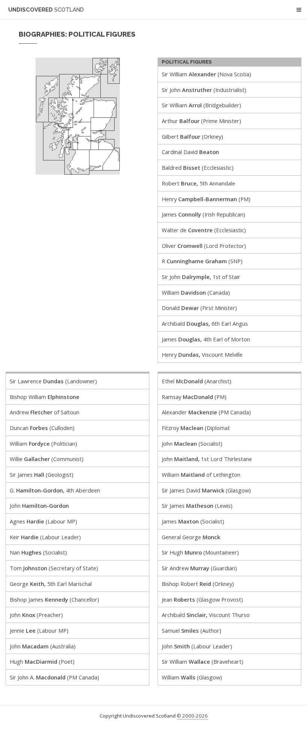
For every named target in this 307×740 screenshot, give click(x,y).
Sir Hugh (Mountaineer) (200, 552)
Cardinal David (190, 152)
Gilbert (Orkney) (192, 136)
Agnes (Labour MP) (43, 521)
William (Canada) (196, 292)
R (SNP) (202, 261)
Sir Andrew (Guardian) (199, 568)
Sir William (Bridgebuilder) (201, 105)
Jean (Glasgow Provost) (202, 599)
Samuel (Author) (191, 630)
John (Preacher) (36, 614)
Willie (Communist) (46, 459)
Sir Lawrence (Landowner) (53, 381)
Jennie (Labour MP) (39, 630)
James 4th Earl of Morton (206, 339)
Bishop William (44, 396)
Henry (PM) (206, 199)
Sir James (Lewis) (197, 505)
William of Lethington (201, 474)
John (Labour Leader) (197, 646)
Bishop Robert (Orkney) (198, 583)
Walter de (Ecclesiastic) (204, 230)
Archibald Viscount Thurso (206, 614)
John (39, 505)
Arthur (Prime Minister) (201, 121)
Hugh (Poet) (42, 661)
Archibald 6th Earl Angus (205, 323)
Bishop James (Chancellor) (54, 599)
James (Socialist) (193, 521)
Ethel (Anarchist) (196, 381)
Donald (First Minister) (199, 307)
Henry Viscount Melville (202, 354)
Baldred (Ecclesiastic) (198, 167)
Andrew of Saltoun (44, 412)
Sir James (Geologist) (41, 474)
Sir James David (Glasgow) (206, 490)
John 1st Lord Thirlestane (207, 459)
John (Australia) (43, 646)
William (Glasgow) (192, 677)
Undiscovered (46, 9)
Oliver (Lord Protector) (204, 245)
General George (191, 537)
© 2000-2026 (192, 715)
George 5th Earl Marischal (51, 583)
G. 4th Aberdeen (55, 490)
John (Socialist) (192, 443)
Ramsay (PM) (194, 396)
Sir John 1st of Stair (201, 276)
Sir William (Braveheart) (202, 661)
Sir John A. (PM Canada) (54, 677)
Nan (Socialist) (38, 552)
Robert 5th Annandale (198, 183)
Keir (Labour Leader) (45, 537)
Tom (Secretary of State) (54, 568)
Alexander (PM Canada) (206, 412)
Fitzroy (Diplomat (196, 428)
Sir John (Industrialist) (204, 89)
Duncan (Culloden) (42, 428)
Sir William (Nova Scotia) (206, 74)
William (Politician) (43, 443)
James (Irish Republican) (203, 214)
